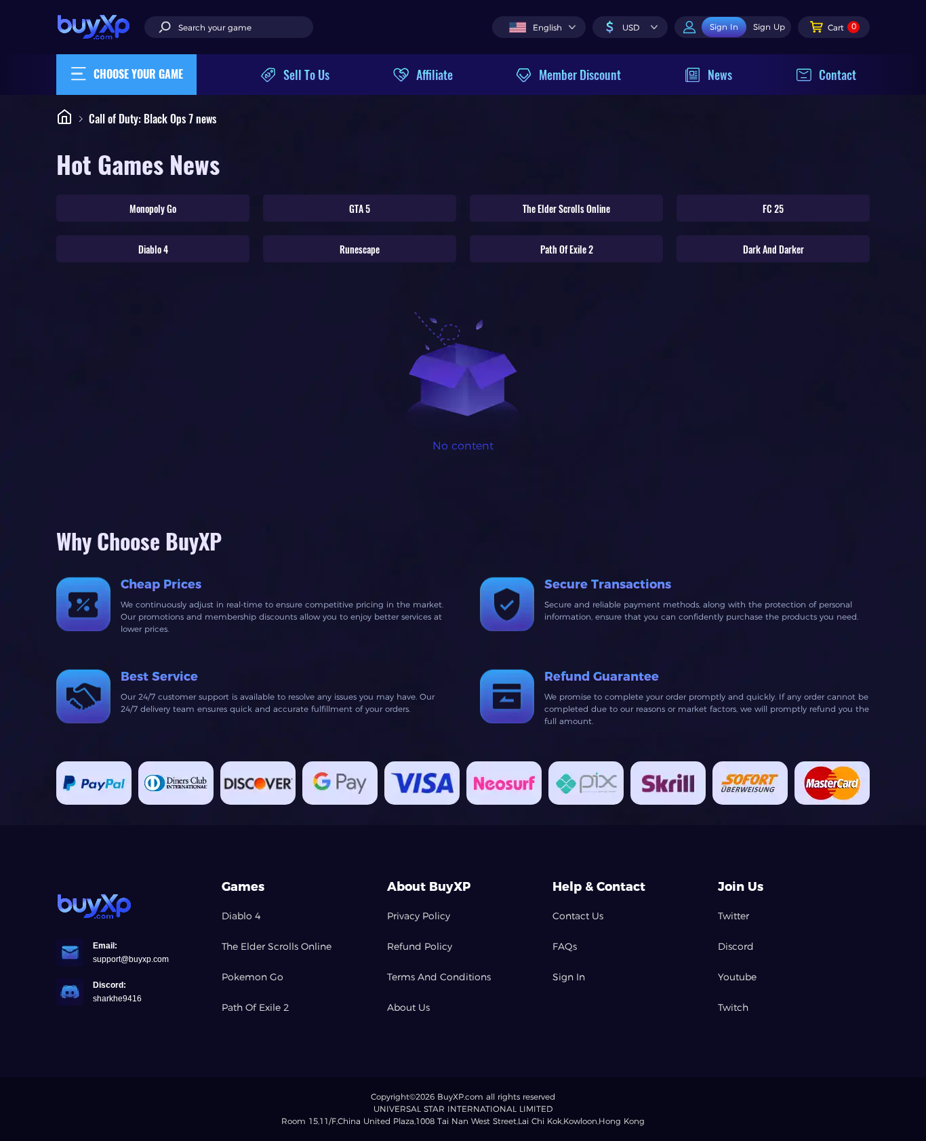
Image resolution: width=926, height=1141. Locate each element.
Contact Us (577, 916)
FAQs (564, 946)
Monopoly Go (152, 208)
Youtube (737, 977)
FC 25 (773, 208)
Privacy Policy (418, 916)
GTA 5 (359, 208)
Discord (736, 946)
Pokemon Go (252, 977)
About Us (408, 1007)
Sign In (568, 977)
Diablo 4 (153, 249)
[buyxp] (100, 27)
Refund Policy (419, 946)
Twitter (733, 916)
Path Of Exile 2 (566, 249)
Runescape (360, 249)
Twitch (733, 1007)
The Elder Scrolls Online (566, 208)
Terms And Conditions (439, 977)
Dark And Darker (773, 249)
